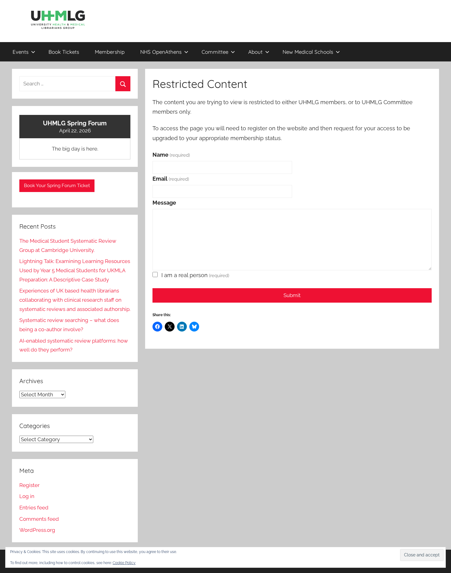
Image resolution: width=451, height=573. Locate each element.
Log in (26, 496)
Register (29, 485)
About (255, 52)
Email (170, 178)
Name (171, 154)
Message (164, 202)
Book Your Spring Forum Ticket (57, 185)
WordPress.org (37, 530)
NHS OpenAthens (161, 52)
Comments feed (39, 519)
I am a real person (195, 275)
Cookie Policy (124, 563)
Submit (292, 295)
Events (21, 52)
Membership (110, 52)
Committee (215, 52)
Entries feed (33, 507)
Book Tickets (63, 52)
